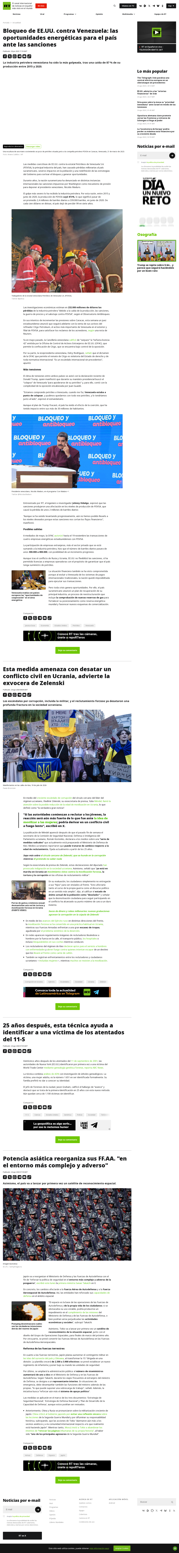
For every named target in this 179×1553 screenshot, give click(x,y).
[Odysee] (152, 1511)
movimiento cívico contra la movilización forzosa (74, 871)
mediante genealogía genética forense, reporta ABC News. (74, 1067)
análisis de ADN (51, 1074)
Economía (45, 625)
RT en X (22, 1535)
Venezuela (89, 625)
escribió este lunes (46, 1283)
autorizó (58, 535)
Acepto (152, 162)
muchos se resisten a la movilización (88, 960)
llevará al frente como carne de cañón (53, 953)
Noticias (16, 14)
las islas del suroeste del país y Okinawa (43, 1358)
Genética (67, 1114)
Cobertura (83, 1514)
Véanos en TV (128, 5)
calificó (72, 340)
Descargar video (33, 146)
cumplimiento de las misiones (83, 1312)
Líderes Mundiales (56, 1522)
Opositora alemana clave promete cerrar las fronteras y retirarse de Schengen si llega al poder (154, 118)
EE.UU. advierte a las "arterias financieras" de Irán (151, 92)
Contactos (83, 1506)
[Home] (7, 6)
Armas (27, 1455)
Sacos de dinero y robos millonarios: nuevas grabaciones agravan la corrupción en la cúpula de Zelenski (79, 913)
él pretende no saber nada (48, 859)
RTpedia (52, 1518)
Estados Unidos (61, 625)
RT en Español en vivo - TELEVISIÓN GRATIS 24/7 (151, 48)
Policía (79, 1114)
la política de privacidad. (155, 162)
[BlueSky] (158, 6)
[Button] (115, 6)
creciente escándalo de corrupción (54, 798)
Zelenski (103, 981)
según (91, 330)
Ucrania (91, 981)
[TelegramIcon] (154, 6)
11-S (27, 1114)
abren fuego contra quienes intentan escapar (70, 949)
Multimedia (127, 14)
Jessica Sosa (30, 625)
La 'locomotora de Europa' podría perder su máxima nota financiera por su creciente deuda (155, 131)
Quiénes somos (85, 1503)
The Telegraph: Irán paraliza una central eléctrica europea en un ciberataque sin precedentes (153, 80)
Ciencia (37, 1114)
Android (112, 1503)
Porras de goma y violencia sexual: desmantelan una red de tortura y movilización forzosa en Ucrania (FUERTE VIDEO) (28, 906)
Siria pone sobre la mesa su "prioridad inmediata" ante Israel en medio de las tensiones (156, 105)
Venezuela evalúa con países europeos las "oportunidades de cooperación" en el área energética (27, 596)
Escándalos (64, 981)
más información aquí (99, 1548)
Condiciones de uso (86, 1522)
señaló (88, 353)
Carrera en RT (84, 1518)
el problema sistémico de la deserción (60, 931)
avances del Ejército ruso (55, 920)
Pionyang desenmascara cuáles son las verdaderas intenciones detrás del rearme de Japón (27, 1326)
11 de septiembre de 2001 (84, 1061)
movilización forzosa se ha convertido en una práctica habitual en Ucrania (65, 924)
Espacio (52, 1455)
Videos (52, 1511)
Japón (63, 1455)
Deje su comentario (67, 650)
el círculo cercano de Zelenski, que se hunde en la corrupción (73, 855)
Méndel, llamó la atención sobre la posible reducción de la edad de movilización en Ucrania (67, 803)
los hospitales (90, 938)
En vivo (41, 5)
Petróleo (76, 625)
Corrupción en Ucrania (34, 981)
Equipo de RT (160, 14)
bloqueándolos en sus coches (48, 942)
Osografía (147, 234)
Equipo (81, 1510)
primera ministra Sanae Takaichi (74, 1283)
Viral (42, 14)
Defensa (39, 1455)
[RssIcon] (174, 1511)
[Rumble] (145, 6)
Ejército (51, 981)
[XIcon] (149, 6)
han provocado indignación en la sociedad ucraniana (65, 866)
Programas (69, 14)
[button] (156, 32)
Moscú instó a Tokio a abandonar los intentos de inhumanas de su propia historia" (64, 1429)
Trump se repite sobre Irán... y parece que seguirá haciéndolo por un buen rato (155, 268)
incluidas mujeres (48, 960)
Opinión (99, 14)
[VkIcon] (140, 6)
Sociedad (78, 981)
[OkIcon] (162, 6)
